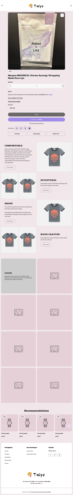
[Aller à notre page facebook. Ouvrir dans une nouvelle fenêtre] (50, 455)
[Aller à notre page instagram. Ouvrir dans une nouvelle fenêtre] (55, 455)
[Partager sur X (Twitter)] (25, 128)
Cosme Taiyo (30, 451)
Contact (6, 463)
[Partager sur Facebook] (21, 128)
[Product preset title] (9, 422)
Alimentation (8, 460)
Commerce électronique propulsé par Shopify (41, 492)
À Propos (7, 454)
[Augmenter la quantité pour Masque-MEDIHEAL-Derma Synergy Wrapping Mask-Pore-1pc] (63, 86)
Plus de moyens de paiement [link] (37, 123)
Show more (10, 167)
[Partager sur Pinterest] (29, 128)
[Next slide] (69, 426)
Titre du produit (5, 433)
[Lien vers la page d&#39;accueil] (36, 474)
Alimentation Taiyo (31, 454)
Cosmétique (8, 457)
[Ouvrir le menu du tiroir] (2, 5)
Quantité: (10, 82)
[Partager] (16, 128)
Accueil (6, 451)
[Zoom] (62, 15)
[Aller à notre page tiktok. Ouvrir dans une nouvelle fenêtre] (59, 455)
